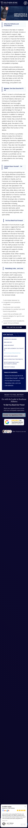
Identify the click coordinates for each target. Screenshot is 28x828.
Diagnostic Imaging (10, 339)
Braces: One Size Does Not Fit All (14, 375)
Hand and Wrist (9, 345)
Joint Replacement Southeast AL (14, 349)
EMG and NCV (8, 342)
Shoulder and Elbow (11, 356)
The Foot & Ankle (9, 367)
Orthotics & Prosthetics (12, 353)
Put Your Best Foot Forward (12, 380)
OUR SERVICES (9, 385)
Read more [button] (4, 820)
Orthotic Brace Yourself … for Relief (14, 378)
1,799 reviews (11, 808)
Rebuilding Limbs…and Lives (13, 383)
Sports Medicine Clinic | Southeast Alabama (11, 363)
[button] (21, 3)
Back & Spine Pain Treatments (13, 359)
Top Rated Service (17, 422)
